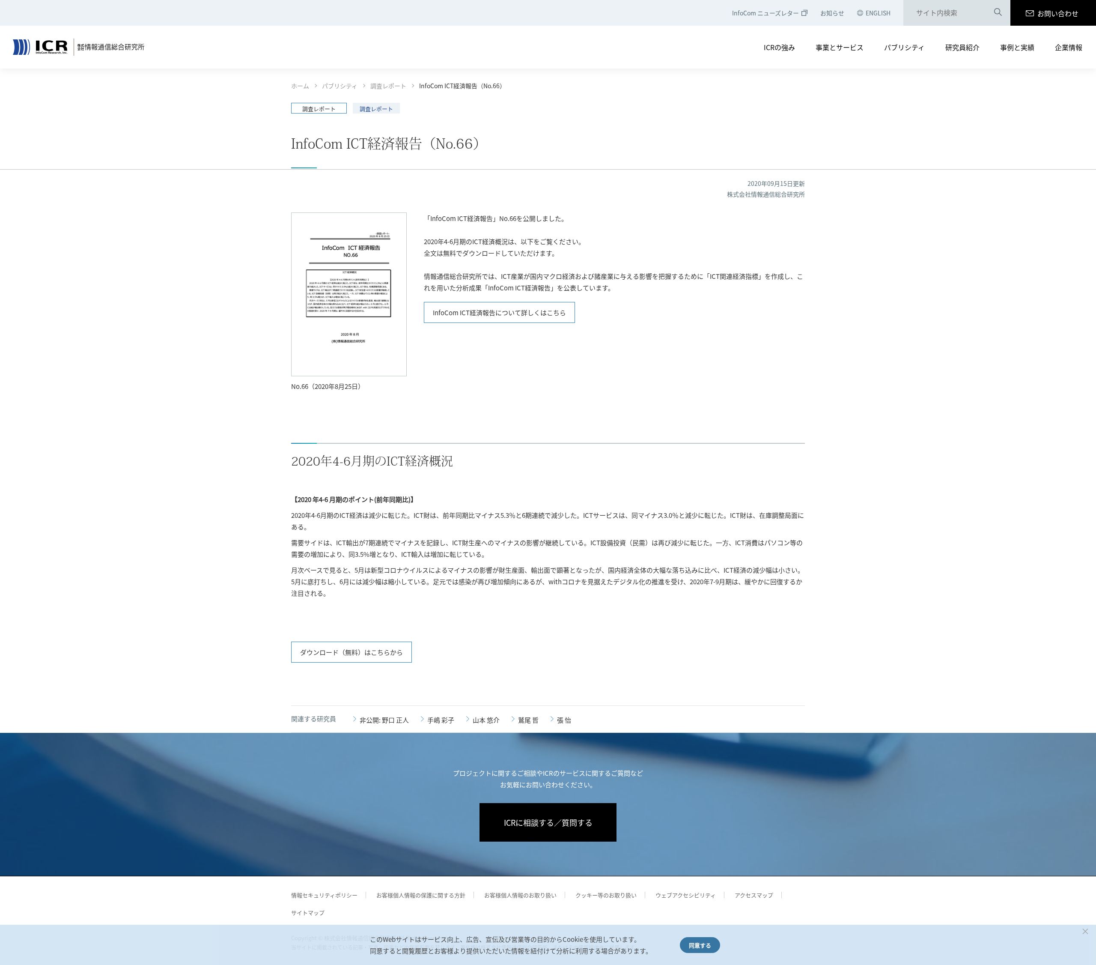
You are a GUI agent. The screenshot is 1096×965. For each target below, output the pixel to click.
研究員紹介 (962, 47)
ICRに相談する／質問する (548, 822)
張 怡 (564, 720)
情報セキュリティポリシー (324, 895)
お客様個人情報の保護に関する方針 (420, 895)
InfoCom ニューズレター (765, 13)
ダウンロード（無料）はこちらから (351, 652)
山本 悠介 (486, 720)
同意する (700, 945)
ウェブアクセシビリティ (685, 895)
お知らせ (832, 13)
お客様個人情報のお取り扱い (520, 895)
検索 (998, 13)
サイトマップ (308, 912)
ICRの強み (779, 47)
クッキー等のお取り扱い (606, 895)
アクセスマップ (754, 895)
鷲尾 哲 (528, 720)
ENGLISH (878, 13)
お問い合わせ (1057, 13)
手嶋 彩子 (440, 720)
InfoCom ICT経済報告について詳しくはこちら (499, 312)
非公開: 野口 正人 (384, 720)
